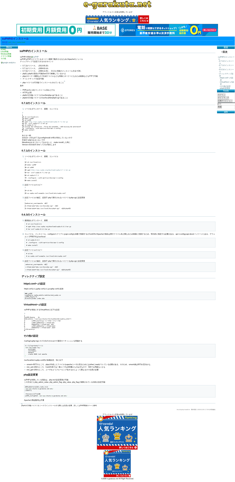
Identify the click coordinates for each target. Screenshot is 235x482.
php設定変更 (225, 88)
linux (14, 42)
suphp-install (21, 42)
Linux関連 (4, 52)
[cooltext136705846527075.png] (117, 4)
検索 (220, 107)
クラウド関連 (6, 56)
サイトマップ (223, 98)
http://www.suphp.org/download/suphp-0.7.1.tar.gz (50, 170)
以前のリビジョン (225, 101)
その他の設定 (225, 86)
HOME (3, 49)
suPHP (36, 57)
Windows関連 (6, 54)
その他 (3, 58)
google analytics (9, 63)
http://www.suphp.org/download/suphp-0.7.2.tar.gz (48, 122)
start (9, 42)
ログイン (221, 95)
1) (64, 81)
